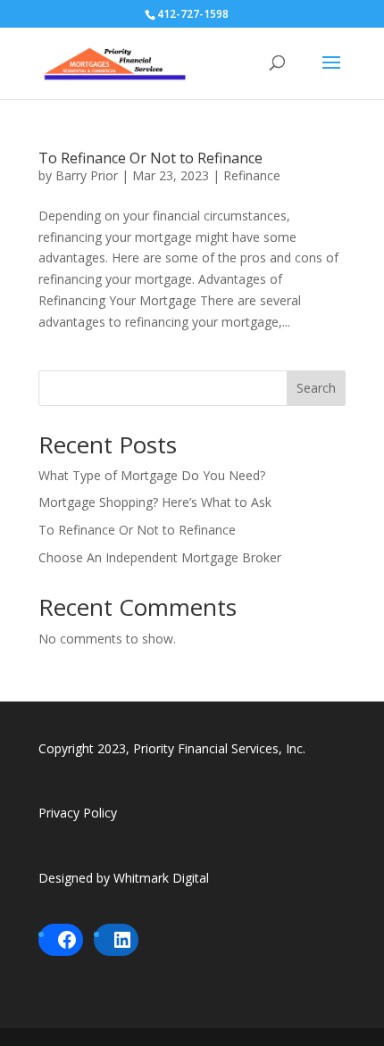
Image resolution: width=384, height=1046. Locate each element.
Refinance (251, 175)
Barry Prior (86, 175)
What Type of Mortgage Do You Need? (151, 475)
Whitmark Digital (161, 877)
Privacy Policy (77, 812)
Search (316, 387)
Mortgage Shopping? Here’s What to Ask (154, 502)
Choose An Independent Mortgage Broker (159, 557)
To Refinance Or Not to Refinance (150, 158)
